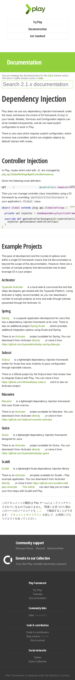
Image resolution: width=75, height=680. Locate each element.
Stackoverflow (55, 548)
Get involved (37, 640)
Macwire (7, 401)
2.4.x (40, 78)
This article (28, 487)
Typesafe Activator (12, 287)
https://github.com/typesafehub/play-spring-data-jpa (31, 344)
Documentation (37, 29)
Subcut (6, 359)
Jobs (37, 615)
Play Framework (37, 9)
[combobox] (37, 84)
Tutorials (37, 594)
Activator (20, 336)
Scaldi (5, 468)
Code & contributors (37, 632)
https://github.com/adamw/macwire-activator (27, 419)
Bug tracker (37, 636)
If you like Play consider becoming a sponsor (41, 564)
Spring (5, 318)
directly (36, 340)
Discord (40, 548)
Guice (5, 435)
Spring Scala (37, 326)
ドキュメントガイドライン (26, 514)
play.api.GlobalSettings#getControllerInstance (27, 174)
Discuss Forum (24, 548)
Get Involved (37, 36)
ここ (39, 510)
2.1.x (50, 75)
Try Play (37, 22)
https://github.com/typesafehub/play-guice (25, 453)
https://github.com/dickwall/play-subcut (24, 382)
